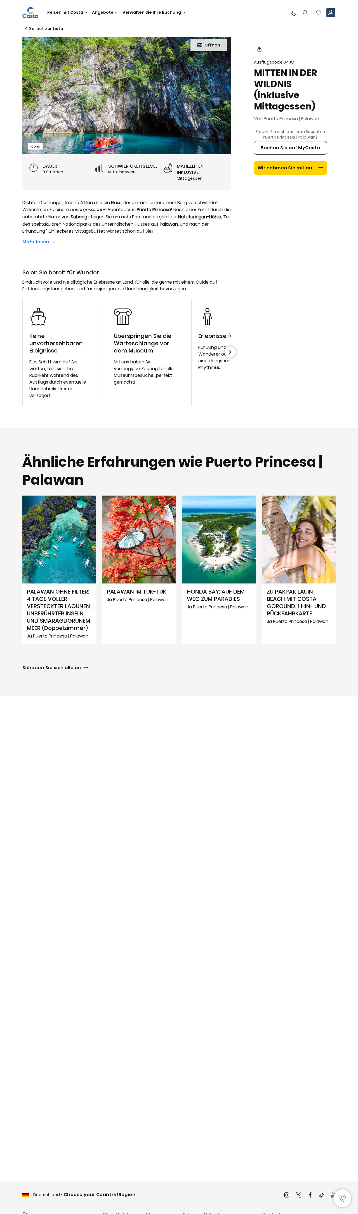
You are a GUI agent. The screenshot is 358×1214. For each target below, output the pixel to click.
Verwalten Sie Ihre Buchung (152, 12)
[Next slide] (230, 352)
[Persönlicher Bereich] (331, 12)
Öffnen (212, 45)
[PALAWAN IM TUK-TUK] (139, 570)
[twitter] (298, 1195)
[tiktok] (321, 1195)
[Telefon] (293, 12)
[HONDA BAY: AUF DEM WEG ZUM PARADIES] (219, 570)
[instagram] (286, 1195)
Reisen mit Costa (65, 12)
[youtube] (333, 1195)
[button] (318, 12)
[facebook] (310, 1195)
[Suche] (305, 12)
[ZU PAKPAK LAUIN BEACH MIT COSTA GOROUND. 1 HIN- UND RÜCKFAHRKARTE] (299, 570)
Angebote (103, 12)
